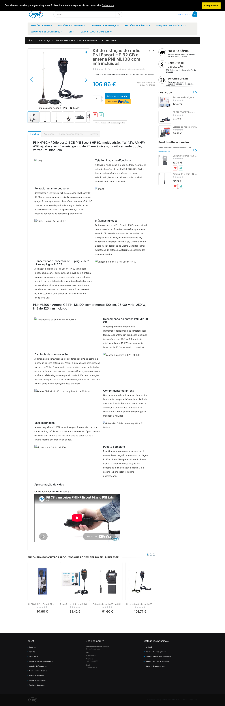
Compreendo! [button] (211, 5)
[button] (86, 55)
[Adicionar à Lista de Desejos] (175, 168)
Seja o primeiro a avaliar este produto (126, 69)
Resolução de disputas (37, 685)
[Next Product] (153, 50)
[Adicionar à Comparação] (180, 168)
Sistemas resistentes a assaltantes (158, 656)
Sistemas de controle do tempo (157, 661)
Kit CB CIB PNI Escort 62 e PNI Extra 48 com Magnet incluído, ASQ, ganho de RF (42, 604)
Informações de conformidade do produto (110, 123)
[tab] (34, 133)
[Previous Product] (149, 50)
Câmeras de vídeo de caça (155, 666)
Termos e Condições (36, 675)
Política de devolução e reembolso (41, 661)
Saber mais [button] (108, 5)
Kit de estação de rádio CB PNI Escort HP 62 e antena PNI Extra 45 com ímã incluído (140, 604)
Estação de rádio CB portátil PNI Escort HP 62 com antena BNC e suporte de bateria (107, 604)
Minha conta (33, 656)
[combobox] (87, 14)
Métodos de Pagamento (38, 666)
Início (30, 40)
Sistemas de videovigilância (156, 652)
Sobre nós (32, 647)
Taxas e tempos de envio (38, 671)
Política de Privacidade (37, 680)
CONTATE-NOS (184, 14)
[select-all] (164, 151)
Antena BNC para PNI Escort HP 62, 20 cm (185, 174)
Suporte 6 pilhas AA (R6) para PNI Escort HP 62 (185, 155)
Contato (32, 652)
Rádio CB (149, 647)
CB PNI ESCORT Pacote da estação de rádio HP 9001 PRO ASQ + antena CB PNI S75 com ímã (185, 112)
